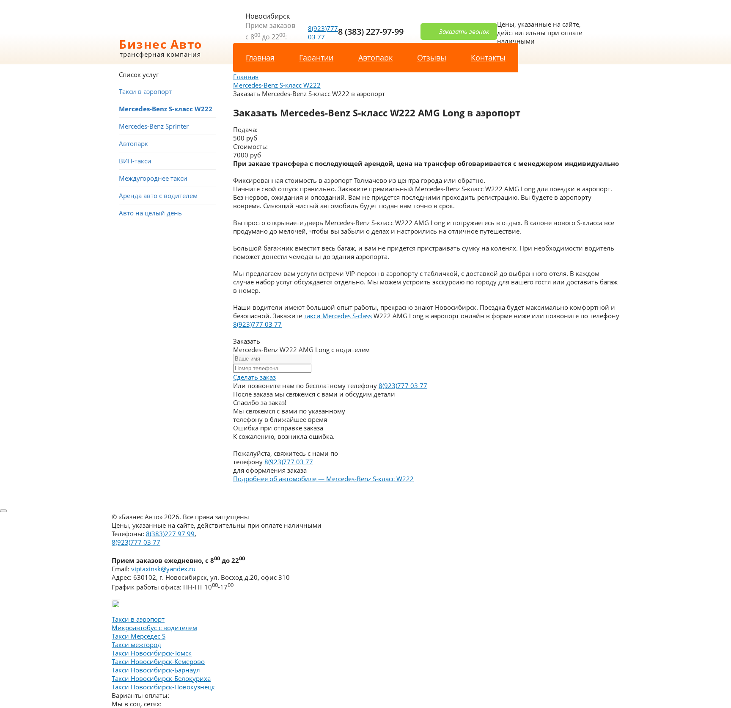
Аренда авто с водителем (158, 195)
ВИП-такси (135, 161)
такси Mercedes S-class (338, 315)
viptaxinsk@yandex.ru (163, 569)
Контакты (488, 57)
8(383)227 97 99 (170, 533)
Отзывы (431, 57)
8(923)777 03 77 (323, 32)
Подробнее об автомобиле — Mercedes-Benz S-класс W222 (323, 478)
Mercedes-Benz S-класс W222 (165, 109)
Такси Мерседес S (138, 636)
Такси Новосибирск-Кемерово (158, 661)
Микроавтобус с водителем (154, 627)
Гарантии (316, 57)
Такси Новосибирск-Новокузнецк (163, 687)
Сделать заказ (254, 377)
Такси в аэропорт (145, 91)
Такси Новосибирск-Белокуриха (161, 678)
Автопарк (375, 57)
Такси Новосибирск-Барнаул (156, 670)
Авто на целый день (150, 213)
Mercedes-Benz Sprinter (154, 126)
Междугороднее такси (153, 178)
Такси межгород (136, 644)
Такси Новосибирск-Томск (152, 653)
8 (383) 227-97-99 (371, 31)
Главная (260, 57)
